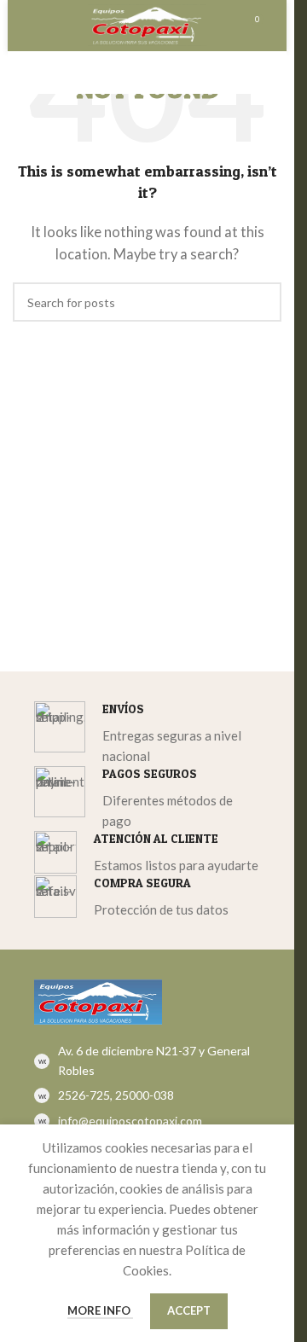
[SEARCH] (261, 302)
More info (100, 1310)
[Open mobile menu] (40, 26)
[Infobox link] (147, 733)
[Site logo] (147, 23)
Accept (189, 1310)
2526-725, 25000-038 (116, 1095)
